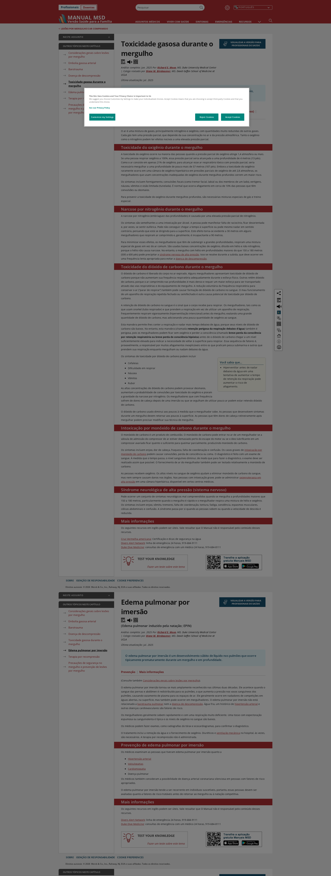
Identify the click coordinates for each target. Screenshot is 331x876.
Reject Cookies (207, 117)
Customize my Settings (102, 117)
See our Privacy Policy (99, 107)
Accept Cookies (232, 117)
